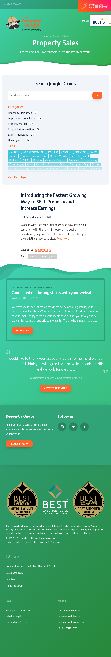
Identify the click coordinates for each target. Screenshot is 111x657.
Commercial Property (55, 160)
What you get (13, 616)
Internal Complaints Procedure (46, 541)
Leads (43, 176)
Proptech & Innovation (23, 129)
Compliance (74, 160)
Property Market (43, 249)
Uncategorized (19, 140)
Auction (33, 256)
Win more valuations (69, 610)
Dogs (86, 164)
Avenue (13, 156)
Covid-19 (40, 164)
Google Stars (95, 168)
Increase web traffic (69, 616)
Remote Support (15, 585)
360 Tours (14, 151)
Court (30, 164)
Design (63, 164)
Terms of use (25, 541)
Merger (75, 176)
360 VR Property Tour (33, 151)
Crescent (52, 164)
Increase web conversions (72, 622)
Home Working (53, 172)
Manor (52, 176)
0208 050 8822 (15, 572)
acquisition (53, 151)
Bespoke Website (58, 156)
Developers (75, 164)
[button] (18, 177)
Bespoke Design (39, 156)
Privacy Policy (12, 541)
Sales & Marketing (21, 134)
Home (45, 36)
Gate (82, 168)
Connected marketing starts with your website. (53, 292)
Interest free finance (73, 172)
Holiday (23, 172)
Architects (66, 151)
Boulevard (14, 160)
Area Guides (80, 151)
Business (37, 160)
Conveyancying (16, 164)
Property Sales (48, 256)
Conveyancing (90, 160)
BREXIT (26, 160)
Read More (63, 238)
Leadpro (33, 176)
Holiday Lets (36, 172)
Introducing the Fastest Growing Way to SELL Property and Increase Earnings (54, 201)
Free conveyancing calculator (52, 168)
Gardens (73, 168)
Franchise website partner (21, 168)
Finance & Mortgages (22, 112)
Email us (10, 579)
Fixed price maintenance (19, 610)
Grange (12, 172)
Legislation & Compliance (24, 118)
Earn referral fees (67, 627)
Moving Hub (88, 176)
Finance (95, 164)
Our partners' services (18, 622)
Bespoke (24, 156)
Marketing (64, 176)
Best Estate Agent (80, 156)
